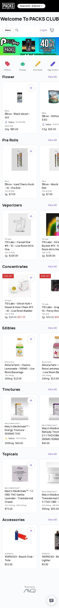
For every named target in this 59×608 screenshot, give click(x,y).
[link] (7, 66)
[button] (51, 30)
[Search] (17, 30)
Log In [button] (43, 30)
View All (52, 76)
